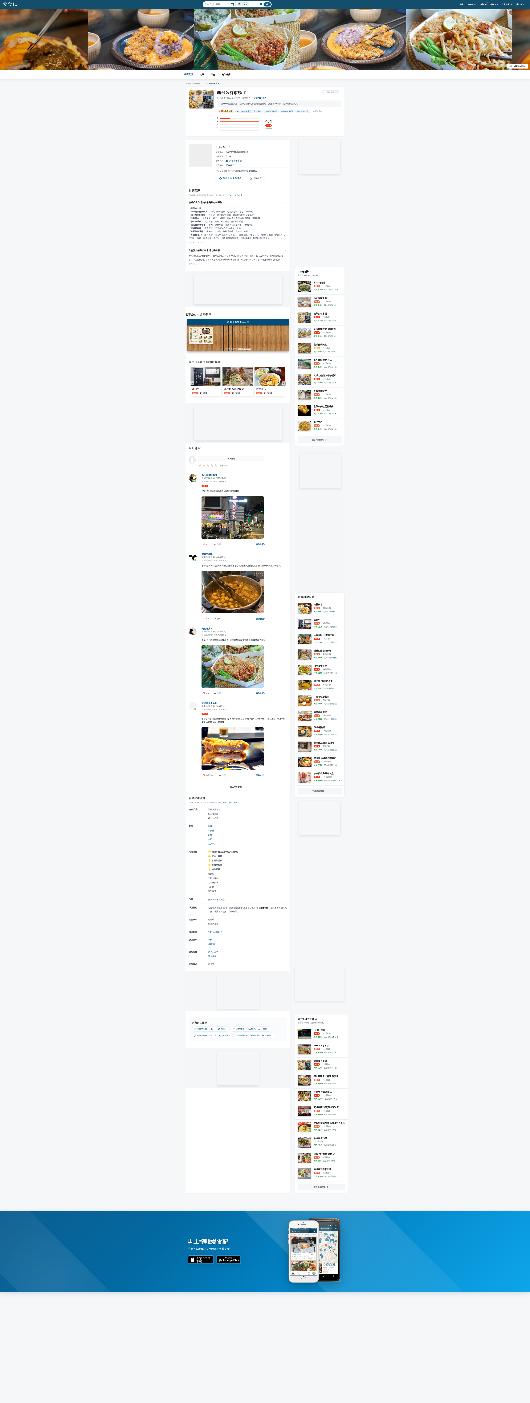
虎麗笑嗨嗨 (207, 554)
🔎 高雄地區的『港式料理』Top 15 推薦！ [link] (251, 1029)
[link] (331, 290)
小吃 (204, 83)
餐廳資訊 (188, 74)
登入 (462, 4)
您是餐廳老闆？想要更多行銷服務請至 (236, 171)
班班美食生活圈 (209, 703)
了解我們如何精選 (259, 98)
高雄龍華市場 (235, 160)
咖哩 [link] (210, 826)
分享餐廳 (257, 178)
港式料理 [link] (271, 111)
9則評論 (268, 129)
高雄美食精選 (227, 111)
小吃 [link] (257, 111)
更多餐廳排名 (318, 440)
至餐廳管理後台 (244, 349)
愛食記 (188, 83)
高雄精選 (197, 83)
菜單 (202, 74)
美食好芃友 (207, 628)
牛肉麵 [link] (211, 830)
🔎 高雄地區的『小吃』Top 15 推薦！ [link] (210, 1029)
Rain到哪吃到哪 (209, 475)
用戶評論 (195, 448)
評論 (213, 74)
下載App (483, 4)
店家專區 (506, 4)
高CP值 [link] (211, 944)
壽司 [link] (210, 839)
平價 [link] (210, 939)
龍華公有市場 (229, 92)
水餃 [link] (210, 835)
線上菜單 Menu (238, 322)
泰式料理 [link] (287, 111)
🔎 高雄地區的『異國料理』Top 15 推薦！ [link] (254, 1035)
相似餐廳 (226, 74)
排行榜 (519, 4)
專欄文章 (494, 4)
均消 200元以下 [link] (215, 932)
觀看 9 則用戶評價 (232, 178)
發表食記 (472, 4)
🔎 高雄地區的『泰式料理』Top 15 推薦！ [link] (212, 1035)
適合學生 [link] (212, 956)
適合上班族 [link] (213, 952)
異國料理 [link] (302, 111)
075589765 (231, 165)
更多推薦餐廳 (318, 791)
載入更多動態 (236, 787)
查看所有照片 (519, 66)
